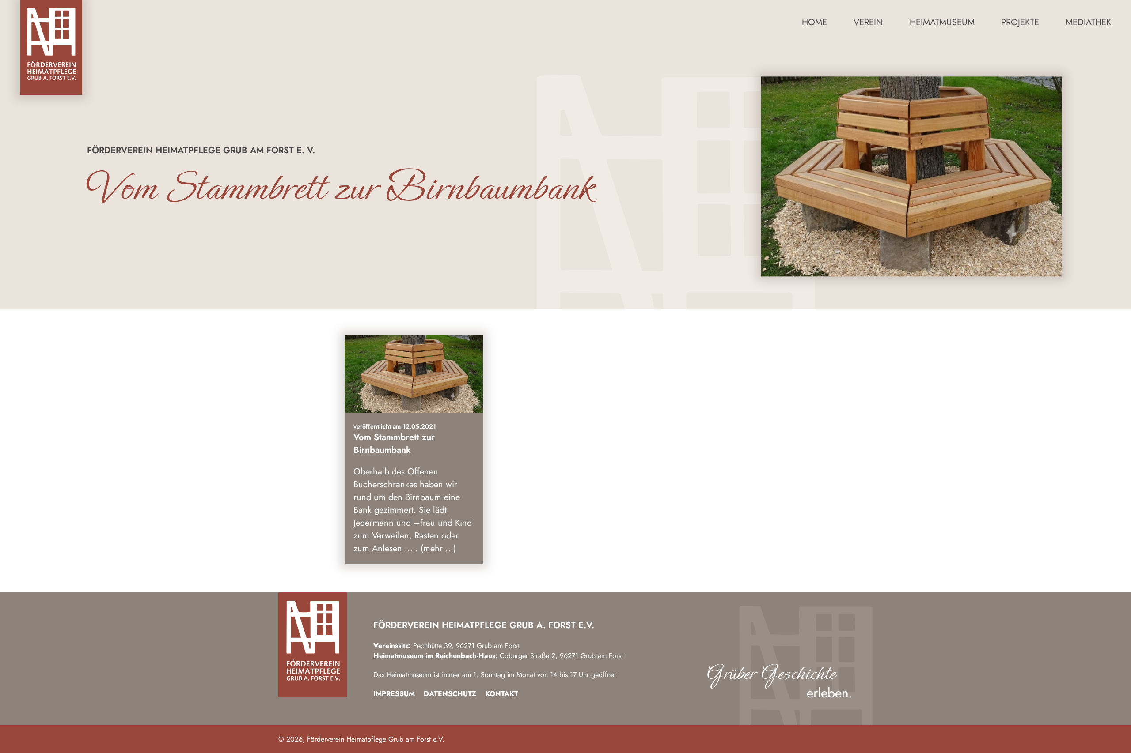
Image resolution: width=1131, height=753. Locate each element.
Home (814, 22)
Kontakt (501, 694)
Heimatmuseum (942, 22)
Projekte (1020, 22)
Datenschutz (450, 694)
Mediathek (1088, 22)
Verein (868, 22)
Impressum (394, 694)
